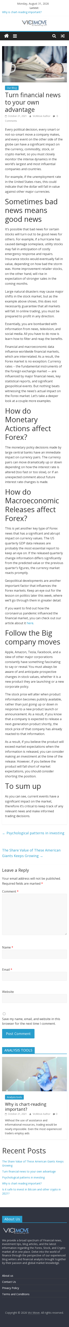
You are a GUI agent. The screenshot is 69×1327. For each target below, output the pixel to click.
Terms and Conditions (16, 1294)
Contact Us (9, 1282)
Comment (10, 891)
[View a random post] (62, 36)
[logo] (16, 1227)
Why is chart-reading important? (22, 12)
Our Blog (12, 88)
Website (8, 992)
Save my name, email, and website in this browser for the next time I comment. (31, 1021)
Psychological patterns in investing (33, 833)
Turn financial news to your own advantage (29, 1171)
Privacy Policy (10, 1288)
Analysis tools (14, 1097)
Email (7, 969)
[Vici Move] (6, 36)
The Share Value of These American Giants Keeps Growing (31, 853)
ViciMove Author (42, 116)
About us (7, 1275)
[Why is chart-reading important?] (34, 1059)
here (30, 623)
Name (7, 947)
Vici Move (34, 1312)
